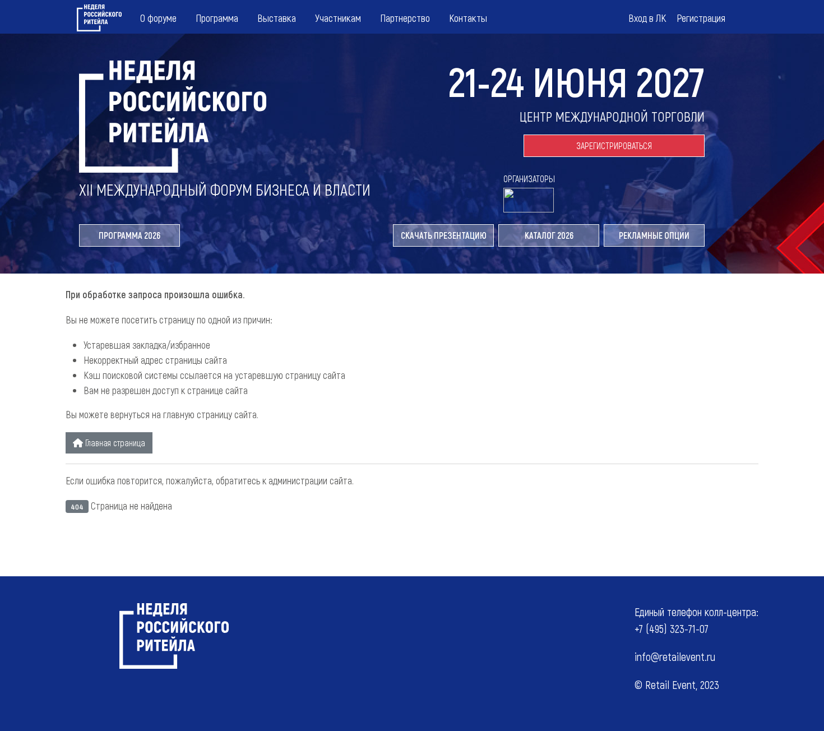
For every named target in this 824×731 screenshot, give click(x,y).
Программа (217, 17)
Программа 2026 (129, 235)
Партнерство (405, 17)
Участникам (338, 17)
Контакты (468, 17)
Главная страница (114, 442)
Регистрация (701, 17)
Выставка (276, 17)
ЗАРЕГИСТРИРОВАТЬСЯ (614, 145)
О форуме (158, 17)
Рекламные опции (654, 235)
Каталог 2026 (549, 235)
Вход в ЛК (647, 17)
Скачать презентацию (444, 235)
